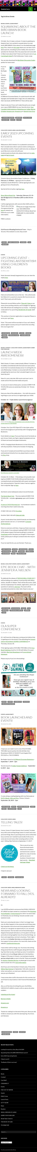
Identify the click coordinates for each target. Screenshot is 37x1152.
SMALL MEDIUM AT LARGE (18, 887)
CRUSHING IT (5, 1083)
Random (3, 1109)
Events (7, 23)
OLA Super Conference (11, 627)
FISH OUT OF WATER (7, 1090)
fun (29, 608)
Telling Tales (19, 877)
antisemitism (5, 333)
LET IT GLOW (4, 1102)
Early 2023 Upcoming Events (17, 134)
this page (16, 47)
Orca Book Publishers (8, 703)
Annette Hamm (6, 549)
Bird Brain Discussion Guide (26, 60)
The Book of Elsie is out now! (9, 1062)
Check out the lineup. (7, 866)
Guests (19, 564)
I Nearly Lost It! (5, 1059)
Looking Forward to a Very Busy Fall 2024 (12, 1049)
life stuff (22, 1032)
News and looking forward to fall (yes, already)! (17, 894)
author (15, 549)
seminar (4, 335)
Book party (5, 119)
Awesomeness (23, 549)
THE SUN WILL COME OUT (25, 578)
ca (21, 111)
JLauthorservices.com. (13, 943)
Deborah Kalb (20, 515)
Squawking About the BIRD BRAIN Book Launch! (18, 30)
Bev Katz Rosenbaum (13, 652)
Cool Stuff (4, 130)
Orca (19, 808)
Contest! (8, 347)
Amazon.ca (4, 1007)
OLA (29, 242)
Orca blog (18, 511)
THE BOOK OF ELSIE (24, 309)
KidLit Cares (4, 1096)
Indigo (28, 109)
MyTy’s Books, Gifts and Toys (10, 798)
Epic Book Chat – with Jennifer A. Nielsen (18, 568)
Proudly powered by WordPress (8, 1149)
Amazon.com (10, 111)
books (13, 119)
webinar (4, 337)
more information (20, 962)
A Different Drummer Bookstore (24, 759)
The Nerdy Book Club (7, 496)
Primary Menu (35, 9)
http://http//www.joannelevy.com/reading (10, 473)
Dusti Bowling (6, 551)
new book (5, 610)
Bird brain (19, 117)
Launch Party (14, 23)
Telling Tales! (12, 822)
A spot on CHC (5, 504)
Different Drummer (23, 806)
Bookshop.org (21, 109)
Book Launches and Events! (16, 718)
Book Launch (27, 117)
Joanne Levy (5, 9)
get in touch (10, 155)
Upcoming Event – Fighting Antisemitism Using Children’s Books (18, 262)
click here (17, 587)
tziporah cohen (25, 335)
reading (28, 333)
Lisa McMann (5, 553)
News (14, 130)
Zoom (4, 612)
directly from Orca (29, 111)
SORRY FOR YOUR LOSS (7, 1115)
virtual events (21, 553)
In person (23, 242)
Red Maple (5, 244)
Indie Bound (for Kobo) (8, 994)
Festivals (11, 877)
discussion (15, 333)
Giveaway (21, 551)
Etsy (4, 455)
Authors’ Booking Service (10, 960)
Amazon (17, 111)
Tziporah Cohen (26, 303)
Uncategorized (20, 130)
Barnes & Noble (6, 999)
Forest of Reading (13, 242)
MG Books (26, 701)
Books (3, 23)
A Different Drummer (8, 117)
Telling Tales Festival (7, 969)
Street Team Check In (7, 1118)
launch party (12, 808)
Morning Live (15, 504)
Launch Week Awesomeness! (12, 353)
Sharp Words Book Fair (8, 195)
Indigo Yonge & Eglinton (19, 766)
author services (6, 1032)
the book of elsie (13, 335)
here (2, 47)
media (13, 553)
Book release (15, 608)
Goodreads (4, 534)
